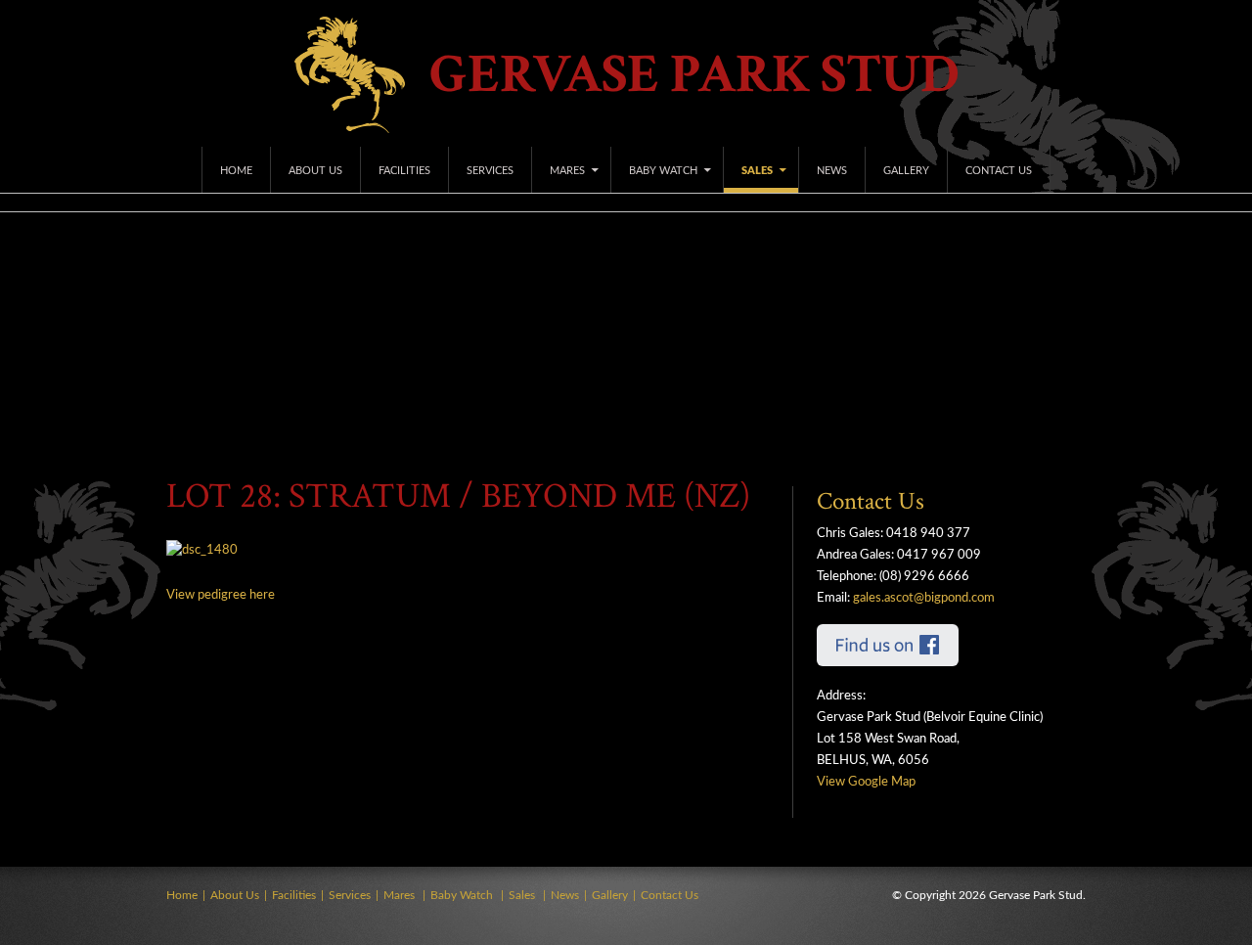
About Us (315, 170)
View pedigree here (220, 595)
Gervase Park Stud (694, 75)
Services (490, 170)
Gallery (906, 170)
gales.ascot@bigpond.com (924, 598)
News (832, 170)
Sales (757, 170)
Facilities (404, 170)
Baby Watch (663, 170)
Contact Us (998, 170)
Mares (567, 170)
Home (236, 170)
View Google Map (866, 782)
